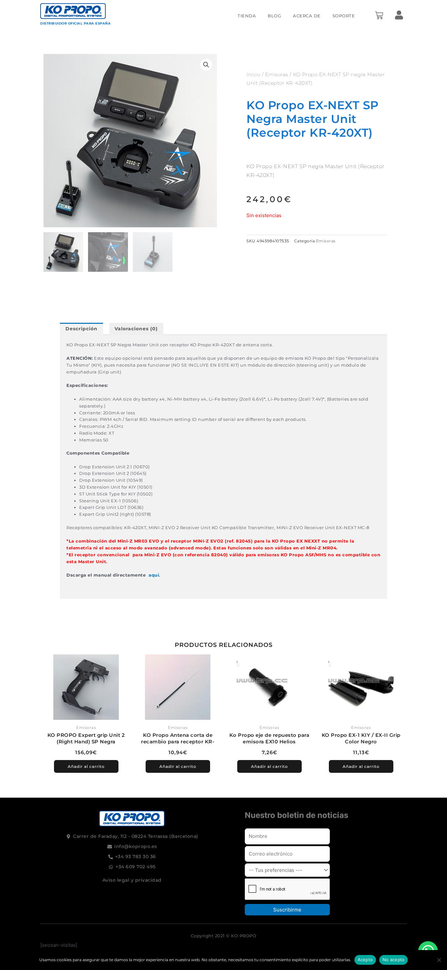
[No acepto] (439, 960)
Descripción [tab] (81, 329)
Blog (274, 15)
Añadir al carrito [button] (86, 766)
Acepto (365, 959)
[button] (206, 65)
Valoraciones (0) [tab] (136, 329)
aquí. (154, 575)
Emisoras (276, 74)
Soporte (343, 15)
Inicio (253, 74)
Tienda (247, 15)
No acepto (393, 959)
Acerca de (307, 15)
